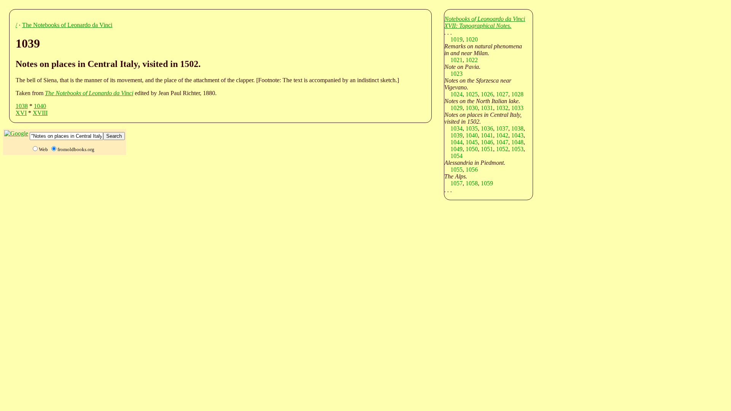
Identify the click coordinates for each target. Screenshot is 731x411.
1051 (487, 149)
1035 (472, 128)
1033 (517, 108)
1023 (456, 73)
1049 (456, 149)
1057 (456, 183)
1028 (517, 94)
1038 (22, 106)
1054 (456, 156)
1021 (456, 60)
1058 (472, 183)
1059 (487, 183)
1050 (472, 149)
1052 (502, 149)
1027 (502, 94)
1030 (472, 108)
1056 (472, 169)
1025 (472, 94)
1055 (456, 169)
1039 (456, 135)
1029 (456, 108)
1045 (472, 142)
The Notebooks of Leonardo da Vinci (67, 25)
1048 (517, 142)
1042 (502, 135)
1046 (487, 142)
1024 (456, 94)
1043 (517, 135)
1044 (456, 142)
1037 (502, 128)
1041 (487, 135)
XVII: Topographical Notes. (477, 25)
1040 (40, 106)
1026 (487, 94)
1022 (472, 60)
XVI (21, 113)
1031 (487, 108)
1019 (456, 39)
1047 (502, 142)
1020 (472, 39)
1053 (517, 149)
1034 (456, 128)
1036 (487, 128)
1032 (502, 108)
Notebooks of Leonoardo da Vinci (484, 19)
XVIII (40, 113)
